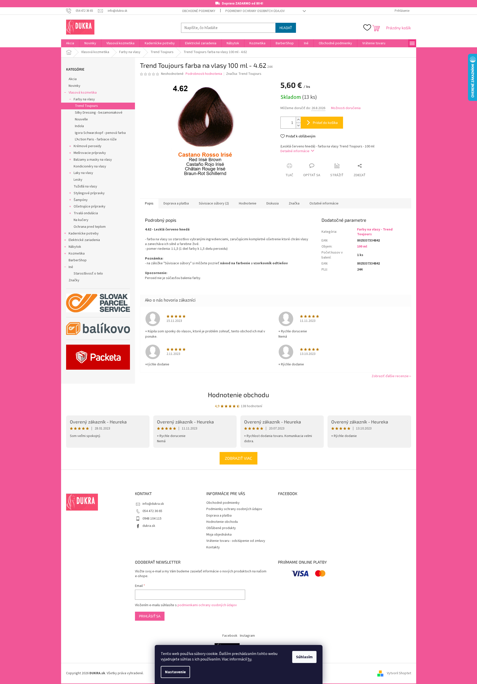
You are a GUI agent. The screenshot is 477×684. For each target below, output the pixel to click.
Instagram (247, 635)
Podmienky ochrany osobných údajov (255, 11)
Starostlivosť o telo (88, 273)
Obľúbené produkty (221, 528)
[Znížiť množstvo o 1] (298, 125)
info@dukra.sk (153, 503)
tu (249, 659)
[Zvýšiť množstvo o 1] (298, 120)
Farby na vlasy (84, 99)
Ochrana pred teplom (90, 226)
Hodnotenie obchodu (238, 394)
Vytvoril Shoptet (399, 673)
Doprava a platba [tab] (176, 203)
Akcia (73, 79)
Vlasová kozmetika (83, 92)
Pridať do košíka (325, 122)
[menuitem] (70, 43)
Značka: (243, 73)
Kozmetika (77, 253)
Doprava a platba (219, 515)
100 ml (362, 246)
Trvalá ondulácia (86, 213)
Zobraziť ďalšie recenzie (390, 376)
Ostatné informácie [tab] (324, 203)
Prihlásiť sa (150, 616)
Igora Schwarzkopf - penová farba (100, 132)
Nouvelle (81, 119)
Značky (74, 280)
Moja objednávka (219, 534)
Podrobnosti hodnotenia (204, 74)
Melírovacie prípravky (90, 152)
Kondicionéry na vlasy (90, 166)
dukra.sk (148, 525)
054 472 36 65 (152, 511)
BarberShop (78, 260)
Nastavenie (175, 672)
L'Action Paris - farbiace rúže (96, 139)
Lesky (78, 179)
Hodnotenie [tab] (247, 203)
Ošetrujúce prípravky (89, 206)
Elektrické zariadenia (84, 240)
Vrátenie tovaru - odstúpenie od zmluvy (235, 540)
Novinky (74, 85)
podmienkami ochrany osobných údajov (207, 605)
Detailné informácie (294, 151)
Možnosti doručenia (346, 108)
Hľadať (285, 28)
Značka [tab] (294, 203)
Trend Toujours (86, 105)
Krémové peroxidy (87, 146)
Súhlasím (304, 657)
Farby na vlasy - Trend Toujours (375, 232)
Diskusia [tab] (272, 203)
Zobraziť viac (238, 458)
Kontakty (213, 547)
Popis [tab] (149, 203)
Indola (79, 126)
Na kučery (81, 219)
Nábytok (75, 246)
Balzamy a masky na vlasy (93, 159)
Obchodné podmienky (198, 11)
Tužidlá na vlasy (85, 186)
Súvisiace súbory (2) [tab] (214, 203)
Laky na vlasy (83, 172)
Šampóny (81, 199)
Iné (71, 267)
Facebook (229, 635)
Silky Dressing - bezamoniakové (98, 112)
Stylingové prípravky (89, 193)
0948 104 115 (152, 518)
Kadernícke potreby (84, 233)
